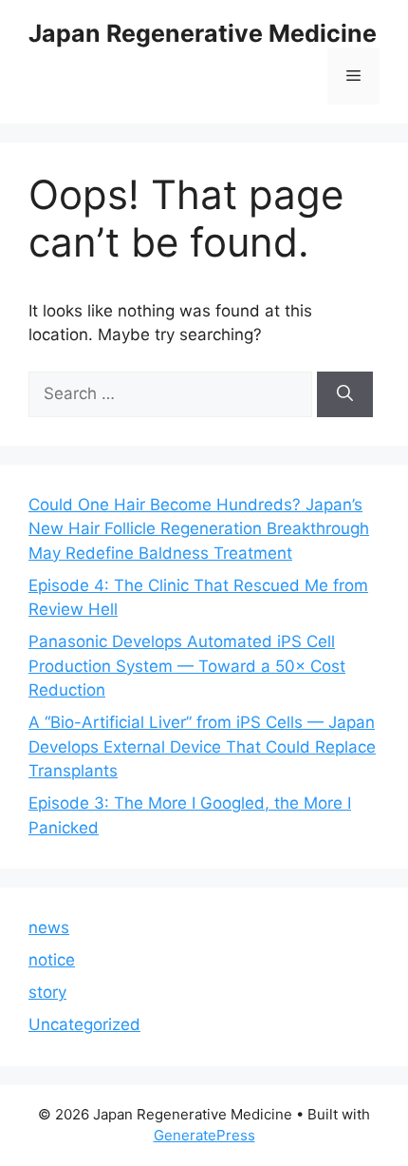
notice (51, 959)
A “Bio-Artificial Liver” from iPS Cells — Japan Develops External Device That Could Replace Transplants (202, 746)
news (48, 927)
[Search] (345, 394)
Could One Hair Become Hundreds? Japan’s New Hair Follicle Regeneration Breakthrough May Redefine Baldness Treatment (198, 529)
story (47, 992)
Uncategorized (84, 1024)
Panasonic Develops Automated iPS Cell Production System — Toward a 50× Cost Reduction (186, 665)
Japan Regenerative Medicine (202, 33)
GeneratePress (204, 1135)
